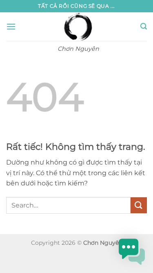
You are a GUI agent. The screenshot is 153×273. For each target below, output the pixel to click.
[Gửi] (139, 205)
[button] (11, 26)
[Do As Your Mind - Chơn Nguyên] (78, 26)
